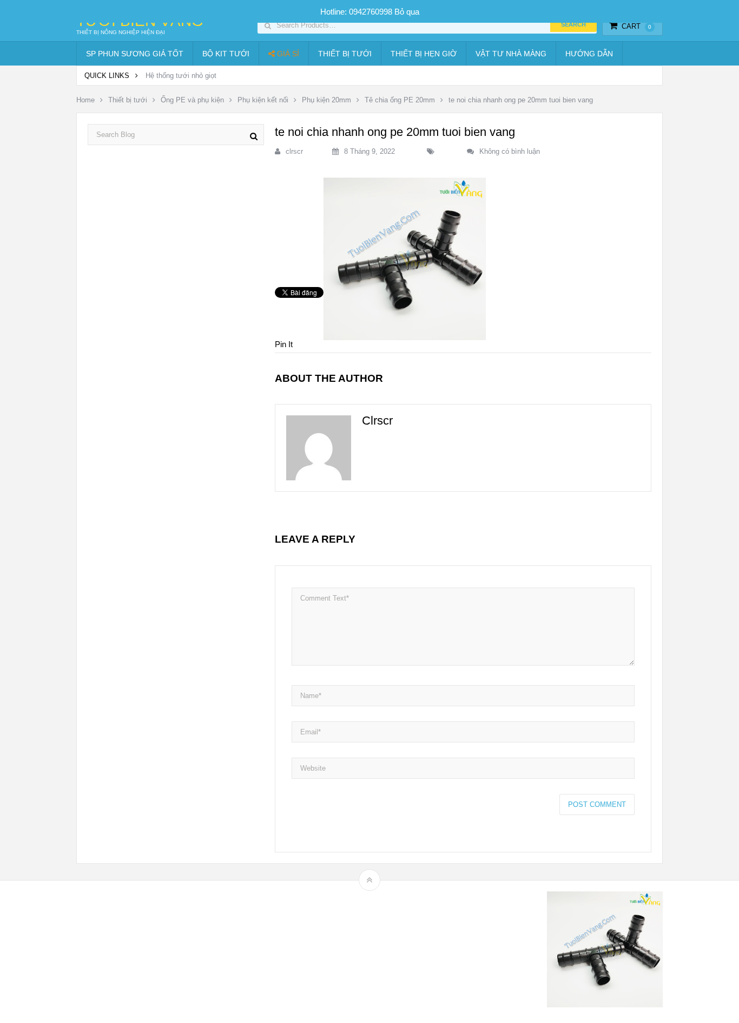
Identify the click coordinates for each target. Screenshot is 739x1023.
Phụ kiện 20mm (326, 100)
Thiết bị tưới (345, 53)
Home (85, 100)
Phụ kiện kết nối (262, 100)
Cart (636, 26)
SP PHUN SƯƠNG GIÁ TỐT (134, 53)
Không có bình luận (509, 151)
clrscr (294, 151)
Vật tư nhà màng (511, 53)
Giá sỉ (287, 53)
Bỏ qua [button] (406, 11)
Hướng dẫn (589, 53)
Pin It (284, 344)
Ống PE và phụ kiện (192, 100)
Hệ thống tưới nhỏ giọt (181, 75)
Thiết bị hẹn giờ (424, 53)
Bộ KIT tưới (225, 53)
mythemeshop (132, 952)
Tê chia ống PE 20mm (400, 100)
